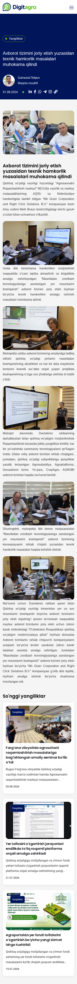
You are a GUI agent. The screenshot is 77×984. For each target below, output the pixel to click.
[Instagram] (50, 92)
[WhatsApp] (39, 92)
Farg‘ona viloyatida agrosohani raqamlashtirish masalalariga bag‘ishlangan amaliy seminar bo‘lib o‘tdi (36, 755)
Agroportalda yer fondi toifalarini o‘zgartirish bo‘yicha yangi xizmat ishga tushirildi (34, 940)
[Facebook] (35, 92)
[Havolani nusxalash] (56, 92)
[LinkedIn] (30, 92)
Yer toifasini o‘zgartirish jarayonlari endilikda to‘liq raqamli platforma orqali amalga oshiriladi (35, 848)
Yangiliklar (17, 712)
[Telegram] (45, 92)
